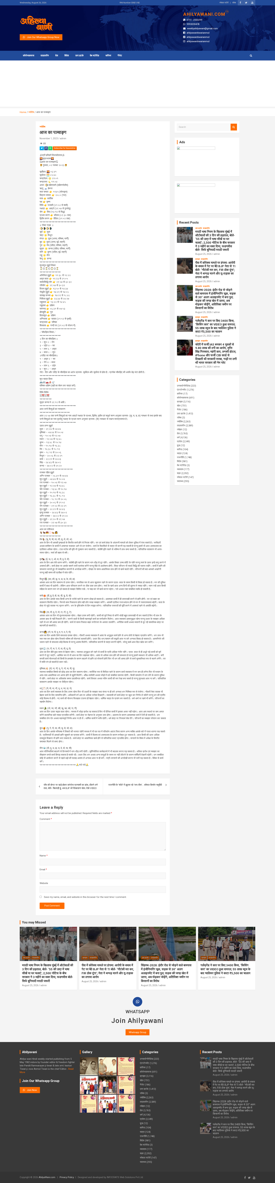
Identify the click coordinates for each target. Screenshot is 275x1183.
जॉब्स (234, 2)
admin (63, 138)
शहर (179, 473)
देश (56, 55)
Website (44, 883)
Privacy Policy (67, 1177)
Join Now (31, 1090)
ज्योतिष (42, 126)
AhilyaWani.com (47, 1177)
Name (44, 855)
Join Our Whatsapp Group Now (42, 37)
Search (234, 127)
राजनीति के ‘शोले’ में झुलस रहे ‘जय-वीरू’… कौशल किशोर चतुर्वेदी (135, 784)
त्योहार (179, 429)
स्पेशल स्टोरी (224, 2)
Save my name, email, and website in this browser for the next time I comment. (85, 897)
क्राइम (197, 259)
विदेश (66, 55)
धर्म (178, 437)
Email (43, 869)
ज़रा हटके (79, 55)
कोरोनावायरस (28, 55)
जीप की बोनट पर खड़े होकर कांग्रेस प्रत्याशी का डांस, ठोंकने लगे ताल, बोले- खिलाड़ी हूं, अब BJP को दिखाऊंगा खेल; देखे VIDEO (71, 786)
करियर (108, 55)
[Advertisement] (137, 84)
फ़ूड (178, 445)
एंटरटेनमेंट (181, 389)
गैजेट (120, 55)
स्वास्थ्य (180, 481)
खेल (178, 405)
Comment (46, 819)
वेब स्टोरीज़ (94, 55)
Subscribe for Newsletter (64, 148)
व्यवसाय (180, 469)
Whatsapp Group (137, 1032)
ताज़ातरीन (45, 55)
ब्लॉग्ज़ (179, 449)
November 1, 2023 (49, 138)
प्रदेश (179, 441)
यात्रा (179, 453)
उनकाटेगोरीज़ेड (183, 385)
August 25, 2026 (203, 254)
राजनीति (180, 457)
